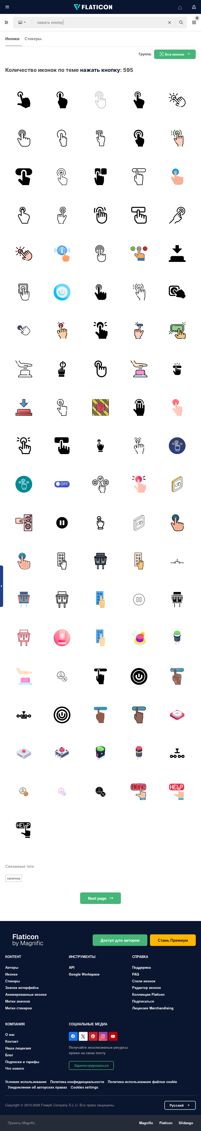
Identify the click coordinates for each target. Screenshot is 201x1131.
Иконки (12, 38)
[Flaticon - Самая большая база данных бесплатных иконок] (93, 7)
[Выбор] (100, 176)
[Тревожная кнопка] (100, 407)
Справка (140, 956)
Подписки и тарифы (22, 1061)
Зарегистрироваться (91, 1065)
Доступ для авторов (119, 940)
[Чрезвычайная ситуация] (62, 407)
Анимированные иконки (26, 994)
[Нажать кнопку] (139, 100)
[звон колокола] (177, 100)
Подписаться (143, 1001)
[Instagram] (103, 1036)
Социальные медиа (88, 1023)
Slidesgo (186, 1122)
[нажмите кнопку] (23, 100)
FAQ (135, 974)
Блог (9, 1054)
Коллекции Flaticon (148, 994)
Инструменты (82, 956)
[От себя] (177, 138)
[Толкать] (100, 330)
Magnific (146, 1122)
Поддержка (141, 967)
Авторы (11, 967)
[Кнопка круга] (23, 330)
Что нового (14, 1068)
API (72, 967)
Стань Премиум (173, 940)
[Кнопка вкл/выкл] (62, 484)
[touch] (62, 215)
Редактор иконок (146, 987)
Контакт (11, 1041)
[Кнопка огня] (177, 292)
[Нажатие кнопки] (177, 369)
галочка (13, 878)
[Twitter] (83, 1036)
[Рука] (100, 138)
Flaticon (165, 1122)
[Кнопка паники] (62, 330)
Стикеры (33, 38)
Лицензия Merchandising (153, 1007)
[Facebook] (73, 1036)
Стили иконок (143, 980)
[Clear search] (169, 22)
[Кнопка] (100, 100)
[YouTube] (113, 1036)
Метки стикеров (18, 1007)
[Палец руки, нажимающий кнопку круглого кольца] (62, 176)
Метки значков (17, 1001)
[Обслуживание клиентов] (62, 253)
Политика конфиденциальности (77, 1081)
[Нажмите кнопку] (62, 100)
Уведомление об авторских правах (37, 1087)
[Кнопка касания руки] (177, 215)
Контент (13, 956)
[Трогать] (100, 253)
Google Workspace (84, 974)
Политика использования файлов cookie (142, 1081)
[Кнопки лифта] (23, 522)
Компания (15, 1023)
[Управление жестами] (177, 445)
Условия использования (26, 1081)
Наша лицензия (18, 1048)
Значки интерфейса (21, 987)
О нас (10, 1034)
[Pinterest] (93, 1036)
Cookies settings (84, 1087)
